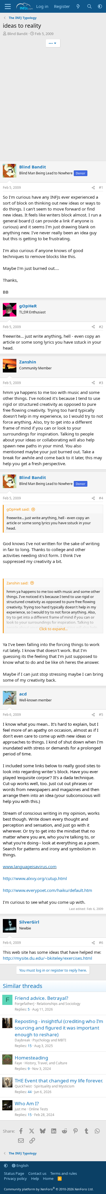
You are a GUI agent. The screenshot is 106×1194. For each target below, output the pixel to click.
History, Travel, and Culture (46, 1063)
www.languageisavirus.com (30, 866)
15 (30, 1045)
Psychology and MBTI (49, 1040)
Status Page (14, 1173)
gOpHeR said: (18, 509)
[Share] (93, 188)
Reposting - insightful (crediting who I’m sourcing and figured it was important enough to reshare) (59, 1028)
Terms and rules (63, 1173)
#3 (101, 382)
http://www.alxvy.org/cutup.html (35, 878)
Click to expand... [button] (53, 628)
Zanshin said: (17, 583)
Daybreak (22, 1040)
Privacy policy (15, 1178)
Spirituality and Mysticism (54, 1086)
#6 (101, 942)
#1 (101, 187)
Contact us (37, 1173)
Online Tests (38, 1109)
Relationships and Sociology (58, 1003)
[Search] (89, 6)
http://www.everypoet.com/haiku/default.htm (47, 890)
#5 (101, 714)
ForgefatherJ (24, 1003)
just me (20, 1109)
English (22, 1165)
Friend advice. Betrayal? (41, 998)
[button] (100, 6)
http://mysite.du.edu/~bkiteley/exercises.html (47, 958)
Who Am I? (27, 1103)
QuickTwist (23, 1086)
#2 (101, 326)
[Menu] (7, 6)
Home (48, 1178)
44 (30, 1091)
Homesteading (31, 1057)
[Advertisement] (53, 105)
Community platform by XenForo (49, 1189)
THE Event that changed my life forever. (59, 1080)
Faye (18, 1063)
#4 (101, 498)
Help (35, 1178)
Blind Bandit (17, 33)
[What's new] (78, 6)
